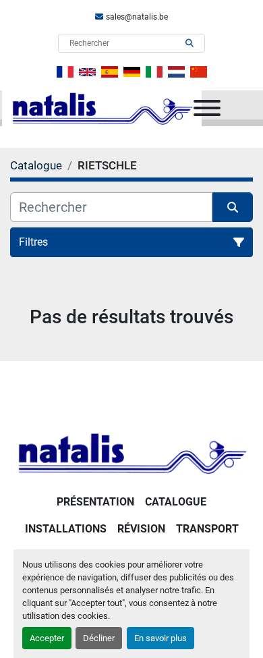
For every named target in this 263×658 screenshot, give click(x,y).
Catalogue (175, 501)
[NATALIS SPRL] (131, 452)
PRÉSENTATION (95, 501)
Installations (66, 528)
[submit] (189, 43)
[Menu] (207, 108)
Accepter (47, 638)
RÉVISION (141, 528)
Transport (207, 528)
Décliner (99, 638)
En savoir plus (160, 638)
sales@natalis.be (137, 17)
